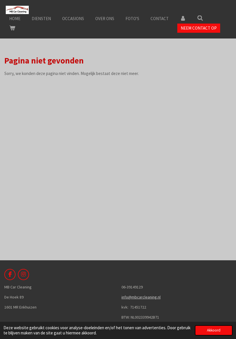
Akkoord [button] (213, 330)
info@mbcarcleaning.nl (141, 297)
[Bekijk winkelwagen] (12, 28)
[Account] (182, 19)
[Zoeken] (200, 18)
